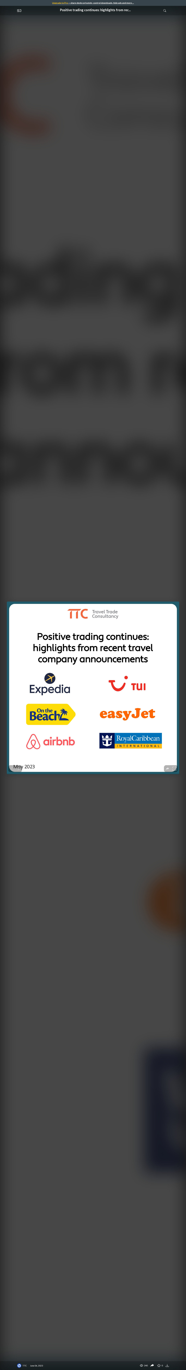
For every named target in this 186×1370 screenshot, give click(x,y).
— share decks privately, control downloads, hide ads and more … (93, 3)
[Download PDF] (168, 1365)
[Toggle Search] (165, 10)
